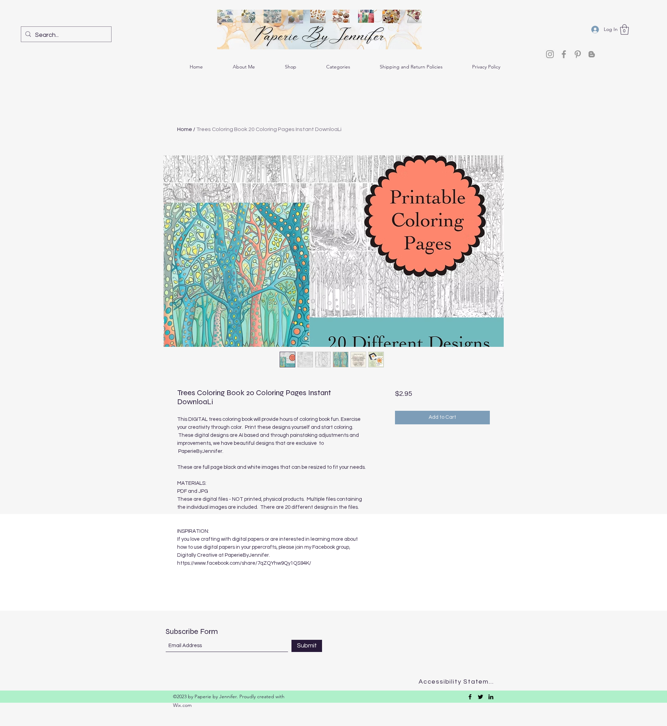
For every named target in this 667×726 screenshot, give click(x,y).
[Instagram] (550, 54)
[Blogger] (591, 54)
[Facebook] (564, 54)
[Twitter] (480, 696)
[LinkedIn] (490, 696)
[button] (624, 29)
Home (184, 129)
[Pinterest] (578, 54)
